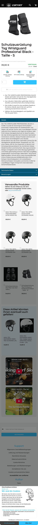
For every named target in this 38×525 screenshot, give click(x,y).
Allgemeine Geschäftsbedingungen (19, 449)
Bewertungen (6, 174)
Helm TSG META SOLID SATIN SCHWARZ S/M (11, 250)
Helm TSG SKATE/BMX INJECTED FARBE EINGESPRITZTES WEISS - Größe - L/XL (26, 339)
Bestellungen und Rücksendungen (19, 466)
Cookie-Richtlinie (19, 462)
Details (3, 120)
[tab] (19, 120)
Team (19, 483)
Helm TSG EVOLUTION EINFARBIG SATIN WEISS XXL (12, 213)
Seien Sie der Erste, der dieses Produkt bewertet (13, 61)
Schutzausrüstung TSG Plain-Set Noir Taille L (12, 287)
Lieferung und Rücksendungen (19, 453)
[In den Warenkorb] (25, 82)
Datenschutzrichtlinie (19, 459)
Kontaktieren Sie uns (19, 469)
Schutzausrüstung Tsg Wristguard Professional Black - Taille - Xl (28, 288)
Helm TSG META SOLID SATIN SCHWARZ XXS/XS (27, 213)
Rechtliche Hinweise (19, 456)
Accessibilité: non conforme (19, 475)
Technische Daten (7, 170)
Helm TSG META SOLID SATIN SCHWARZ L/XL (27, 250)
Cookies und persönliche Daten (19, 472)
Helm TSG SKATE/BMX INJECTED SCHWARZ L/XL (10, 339)
